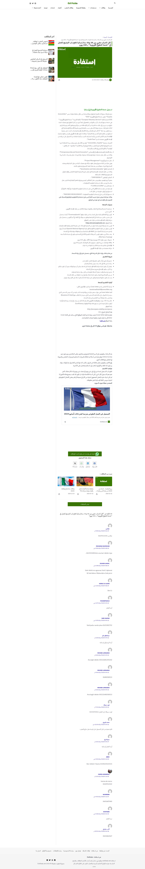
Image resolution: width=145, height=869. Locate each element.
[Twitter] (33, 3)
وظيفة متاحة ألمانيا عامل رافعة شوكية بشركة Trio (86, 490)
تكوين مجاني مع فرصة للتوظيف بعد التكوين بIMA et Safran (39, 78)
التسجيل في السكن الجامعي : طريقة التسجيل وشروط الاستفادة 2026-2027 (39, 60)
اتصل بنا (38, 851)
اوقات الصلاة (86, 851)
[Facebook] (35, 3)
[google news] (52, 860)
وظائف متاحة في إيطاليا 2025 (68, 490)
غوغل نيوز (78, 851)
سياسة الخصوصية (68, 851)
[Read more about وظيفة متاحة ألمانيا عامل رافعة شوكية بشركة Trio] (85, 481)
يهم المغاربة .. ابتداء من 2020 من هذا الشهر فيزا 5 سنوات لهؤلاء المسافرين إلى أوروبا (104, 490)
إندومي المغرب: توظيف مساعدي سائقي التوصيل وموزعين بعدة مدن (40, 42)
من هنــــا (102, 321)
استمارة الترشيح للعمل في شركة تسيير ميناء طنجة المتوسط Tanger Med (40, 51)
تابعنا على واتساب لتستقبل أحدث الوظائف (83, 454)
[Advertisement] (72, 22)
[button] (114, 3)
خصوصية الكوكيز (46, 851)
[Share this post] (59, 79)
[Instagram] (30, 3)
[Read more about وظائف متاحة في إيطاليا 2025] (66, 481)
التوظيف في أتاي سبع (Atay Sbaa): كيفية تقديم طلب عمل (39, 69)
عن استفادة (94, 851)
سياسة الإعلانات (57, 851)
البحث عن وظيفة (104, 851)
